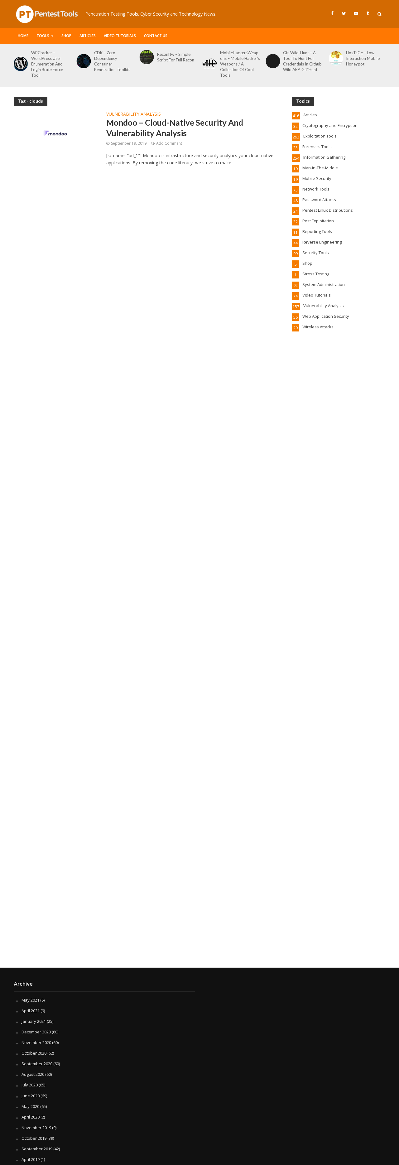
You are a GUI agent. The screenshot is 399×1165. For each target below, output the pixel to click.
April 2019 (31, 1159)
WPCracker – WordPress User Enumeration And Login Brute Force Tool (47, 64)
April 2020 (31, 1117)
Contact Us (155, 35)
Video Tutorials (120, 35)
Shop (66, 35)
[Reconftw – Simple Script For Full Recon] (145, 57)
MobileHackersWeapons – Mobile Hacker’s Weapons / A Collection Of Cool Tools (240, 64)
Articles (87, 35)
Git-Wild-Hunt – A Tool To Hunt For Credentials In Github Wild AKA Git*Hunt (302, 61)
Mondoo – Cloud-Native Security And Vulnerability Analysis (174, 128)
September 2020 (37, 1063)
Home (23, 35)
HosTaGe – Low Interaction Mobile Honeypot (363, 58)
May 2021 (30, 1000)
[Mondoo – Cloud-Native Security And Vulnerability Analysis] (55, 132)
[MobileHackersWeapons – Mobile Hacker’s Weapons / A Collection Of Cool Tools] (208, 64)
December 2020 (36, 1032)
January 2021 (34, 1021)
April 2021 (31, 1010)
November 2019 (36, 1127)
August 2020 (33, 1074)
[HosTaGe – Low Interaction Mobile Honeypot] (334, 58)
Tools (42, 35)
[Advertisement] (199, 917)
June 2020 (31, 1096)
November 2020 (36, 1042)
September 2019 (37, 1149)
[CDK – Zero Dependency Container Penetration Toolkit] (83, 61)
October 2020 (34, 1053)
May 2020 (30, 1106)
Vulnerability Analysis (133, 114)
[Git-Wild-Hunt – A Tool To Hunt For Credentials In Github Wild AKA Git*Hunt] (271, 61)
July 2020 (30, 1085)
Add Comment (169, 143)
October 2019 (34, 1138)
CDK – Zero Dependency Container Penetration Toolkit (112, 61)
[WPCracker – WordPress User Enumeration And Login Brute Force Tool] (19, 64)
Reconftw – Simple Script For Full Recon (175, 57)
